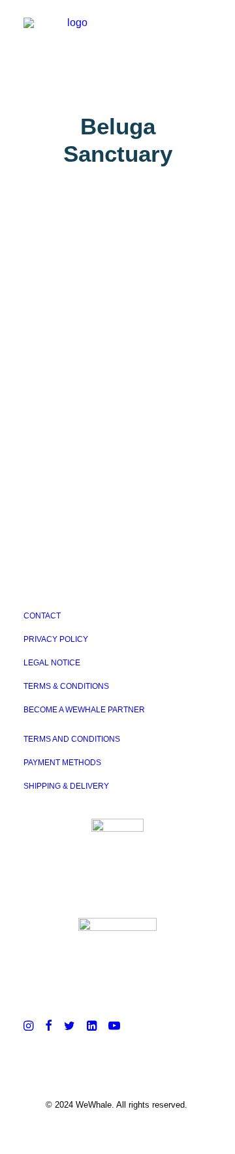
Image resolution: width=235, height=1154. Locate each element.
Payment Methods (62, 762)
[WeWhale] (72, 31)
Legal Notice (52, 662)
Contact (42, 615)
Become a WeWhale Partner (84, 709)
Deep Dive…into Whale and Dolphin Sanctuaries (105, 311)
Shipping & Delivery (66, 786)
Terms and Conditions (72, 739)
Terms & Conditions (66, 686)
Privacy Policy (56, 639)
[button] (205, 30)
